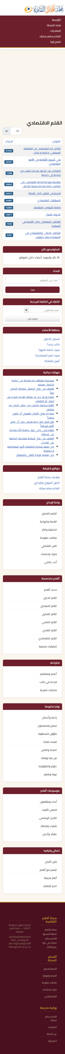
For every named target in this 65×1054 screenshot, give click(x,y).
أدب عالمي (50, 562)
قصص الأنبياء (49, 809)
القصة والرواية (48, 521)
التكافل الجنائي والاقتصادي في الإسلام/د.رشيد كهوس (43, 235)
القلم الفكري (49, 614)
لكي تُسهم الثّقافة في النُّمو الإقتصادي (45, 161)
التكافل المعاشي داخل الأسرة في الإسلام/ (41, 223)
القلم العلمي (49, 622)
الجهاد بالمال (53, 214)
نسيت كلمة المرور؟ (49, 349)
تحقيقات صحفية (48, 646)
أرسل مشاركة (52, 360)
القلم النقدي (49, 630)
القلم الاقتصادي (47, 638)
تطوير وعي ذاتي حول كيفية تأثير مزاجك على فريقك (31, 432)
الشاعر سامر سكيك (50, 36)
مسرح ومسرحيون (47, 725)
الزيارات (9, 141)
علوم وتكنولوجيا (48, 766)
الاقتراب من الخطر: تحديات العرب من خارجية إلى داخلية (40, 173)
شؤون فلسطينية (47, 733)
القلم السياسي (48, 605)
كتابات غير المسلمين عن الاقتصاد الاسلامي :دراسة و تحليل (42, 150)
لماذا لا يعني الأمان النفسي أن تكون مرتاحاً (33, 415)
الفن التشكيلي (49, 545)
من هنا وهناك (49, 758)
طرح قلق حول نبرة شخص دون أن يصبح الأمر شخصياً (32, 424)
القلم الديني (50, 597)
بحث (33, 289)
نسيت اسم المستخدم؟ (47, 355)
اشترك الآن (32, 319)
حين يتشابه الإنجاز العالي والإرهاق (35, 454)
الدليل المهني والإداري (47, 482)
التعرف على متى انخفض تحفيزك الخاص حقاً (32, 390)
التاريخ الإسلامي (48, 817)
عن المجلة (52, 1034)
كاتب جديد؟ (53, 344)
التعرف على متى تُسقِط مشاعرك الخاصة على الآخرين (31, 440)
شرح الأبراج (51, 861)
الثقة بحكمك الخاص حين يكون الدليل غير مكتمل (31, 407)
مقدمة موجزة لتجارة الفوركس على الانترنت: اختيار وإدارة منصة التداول (40, 184)
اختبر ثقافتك (50, 886)
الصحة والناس (49, 749)
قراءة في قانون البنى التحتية (44, 193)
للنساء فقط (50, 741)
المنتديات (55, 30)
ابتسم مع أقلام (48, 869)
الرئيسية (56, 19)
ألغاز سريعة (50, 877)
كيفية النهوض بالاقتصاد (47, 207)
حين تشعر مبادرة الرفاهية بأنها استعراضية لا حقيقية (30, 448)
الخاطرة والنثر (49, 529)
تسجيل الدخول (52, 338)
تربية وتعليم (50, 774)
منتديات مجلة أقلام (49, 477)
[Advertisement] (32, 83)
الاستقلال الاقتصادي (49, 200)
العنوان (56, 141)
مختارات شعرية (48, 690)
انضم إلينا (55, 41)
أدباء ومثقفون (48, 801)
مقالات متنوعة (48, 537)
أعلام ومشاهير (48, 673)
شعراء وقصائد (48, 826)
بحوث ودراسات (49, 553)
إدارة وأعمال (49, 717)
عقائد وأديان (49, 834)
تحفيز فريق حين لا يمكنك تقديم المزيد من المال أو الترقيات (30, 399)
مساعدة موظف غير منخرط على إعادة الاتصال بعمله (33, 382)
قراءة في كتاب (48, 681)
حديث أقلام (50, 589)
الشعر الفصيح (49, 513)
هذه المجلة (54, 25)
